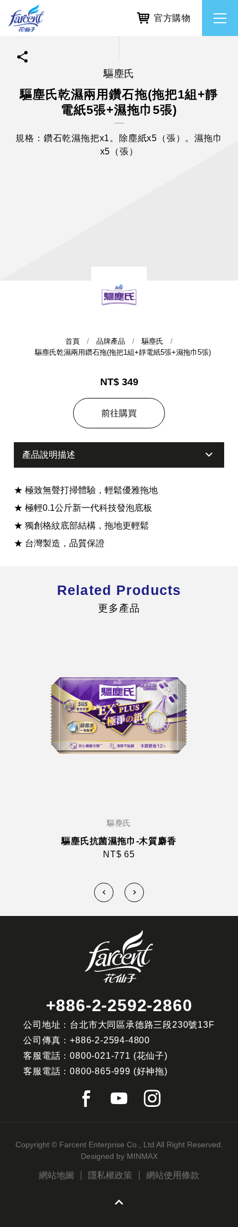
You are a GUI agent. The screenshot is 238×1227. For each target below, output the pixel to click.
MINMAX (142, 1156)
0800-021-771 (100, 1055)
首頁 (72, 341)
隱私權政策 (110, 1175)
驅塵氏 (152, 341)
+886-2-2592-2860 (119, 1005)
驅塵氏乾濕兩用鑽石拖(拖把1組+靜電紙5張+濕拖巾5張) (123, 352)
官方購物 (172, 18)
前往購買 (119, 413)
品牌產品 (110, 341)
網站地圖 (56, 1175)
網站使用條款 (172, 1175)
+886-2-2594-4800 (110, 1040)
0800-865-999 (100, 1071)
